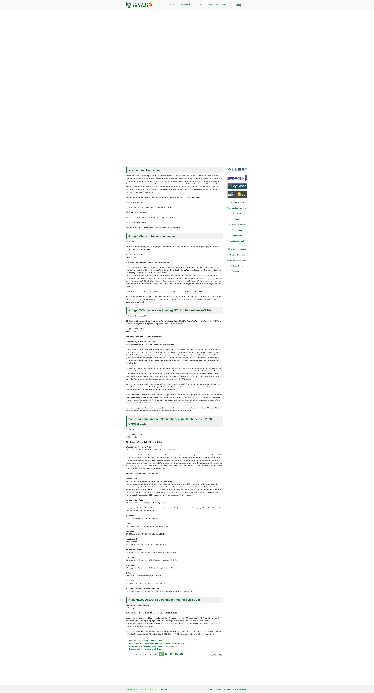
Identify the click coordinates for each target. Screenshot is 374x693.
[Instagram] (248, 5)
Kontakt (218, 689)
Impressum (226, 689)
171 (176, 654)
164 (141, 654)
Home (172, 5)
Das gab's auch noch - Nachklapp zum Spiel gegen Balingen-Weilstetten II (156, 643)
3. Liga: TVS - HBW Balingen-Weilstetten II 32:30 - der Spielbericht (153, 646)
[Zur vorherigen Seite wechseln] (131, 654)
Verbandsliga (200, 5)
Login (211, 689)
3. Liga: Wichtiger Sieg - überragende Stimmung (147, 649)
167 (156, 654)
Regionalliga (184, 5)
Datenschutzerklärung (240, 689)
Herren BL (213, 5)
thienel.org (163, 689)
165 (146, 654)
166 (151, 654)
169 (166, 654)
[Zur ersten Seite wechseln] (128, 654)
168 (161, 654)
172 (181, 654)
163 (136, 654)
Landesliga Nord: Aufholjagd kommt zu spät (145, 640)
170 (171, 654)
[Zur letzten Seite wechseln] (189, 654)
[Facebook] (246, 5)
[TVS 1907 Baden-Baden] (139, 5)
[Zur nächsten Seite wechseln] (186, 654)
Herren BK (226, 5)
